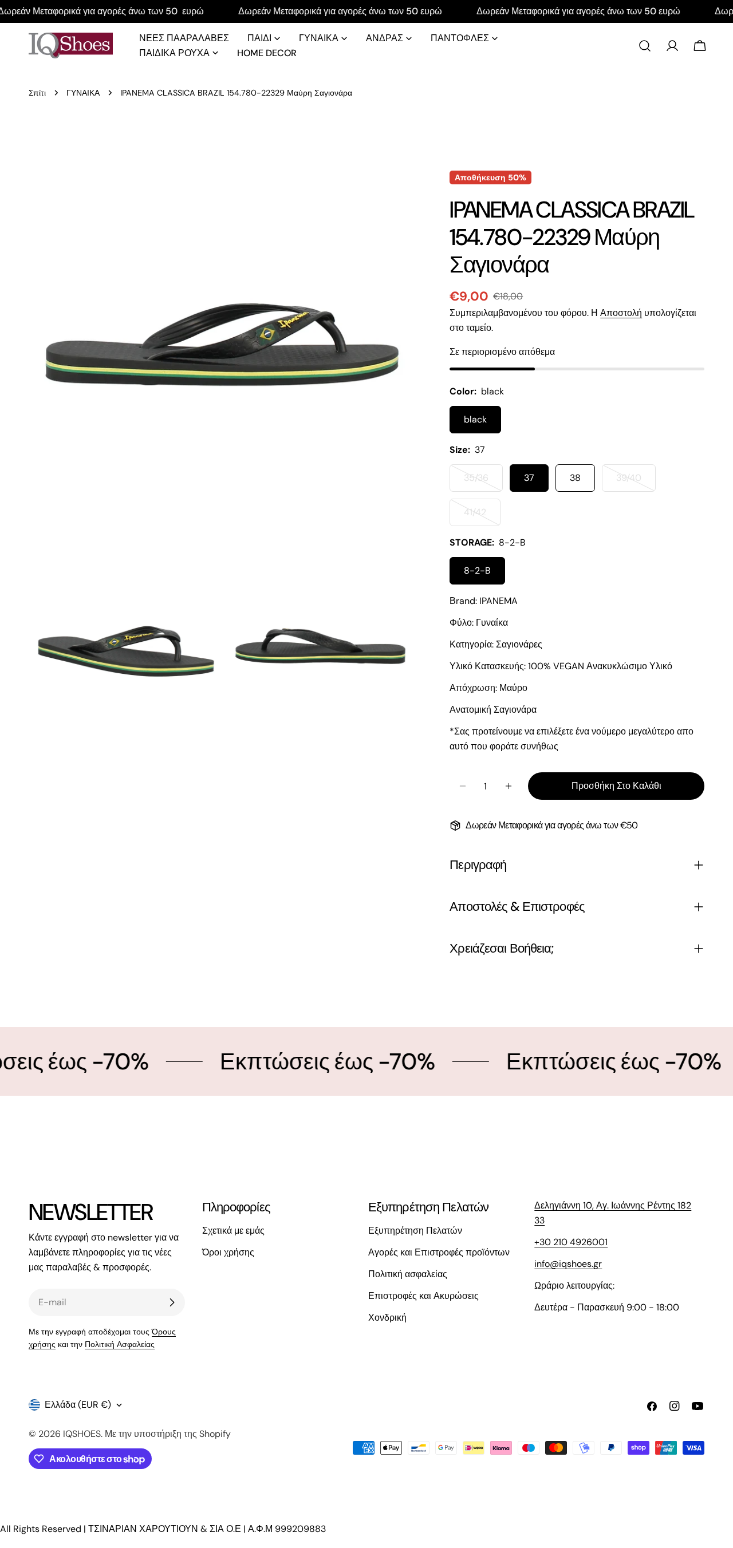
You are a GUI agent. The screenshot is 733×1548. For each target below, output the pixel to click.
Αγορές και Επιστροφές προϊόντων (439, 1252)
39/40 (636, 482)
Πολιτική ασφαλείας (407, 1274)
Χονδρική (387, 1318)
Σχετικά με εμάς (233, 1231)
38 (575, 478)
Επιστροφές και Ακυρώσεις (423, 1296)
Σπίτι (37, 93)
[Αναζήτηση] (644, 45)
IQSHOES (82, 1434)
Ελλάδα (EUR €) (78, 1405)
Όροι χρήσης (228, 1252)
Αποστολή (621, 313)
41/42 (482, 516)
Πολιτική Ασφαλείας (120, 1344)
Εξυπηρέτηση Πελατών (415, 1231)
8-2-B (477, 570)
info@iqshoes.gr (568, 1264)
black (475, 419)
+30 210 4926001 (571, 1242)
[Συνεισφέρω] (172, 1302)
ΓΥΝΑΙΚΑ (83, 93)
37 (529, 478)
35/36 (483, 482)
